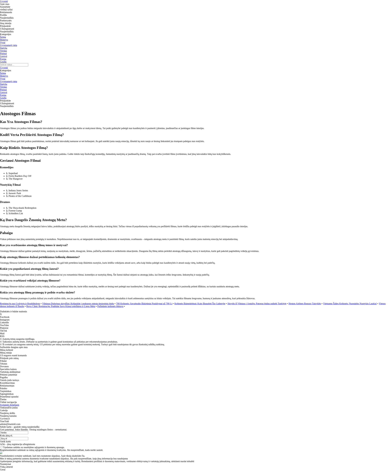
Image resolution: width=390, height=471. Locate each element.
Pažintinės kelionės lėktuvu (110, 306)
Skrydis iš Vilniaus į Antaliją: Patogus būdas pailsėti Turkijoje (256, 303)
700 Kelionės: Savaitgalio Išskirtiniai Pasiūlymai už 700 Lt (144, 303)
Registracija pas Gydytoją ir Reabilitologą (20, 303)
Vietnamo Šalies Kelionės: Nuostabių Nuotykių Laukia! (350, 303)
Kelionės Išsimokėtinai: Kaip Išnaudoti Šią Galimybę (199, 303)
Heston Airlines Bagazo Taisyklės (305, 303)
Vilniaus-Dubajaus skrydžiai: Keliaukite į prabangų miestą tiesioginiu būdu (78, 303)
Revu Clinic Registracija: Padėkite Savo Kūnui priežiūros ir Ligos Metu (60, 306)
